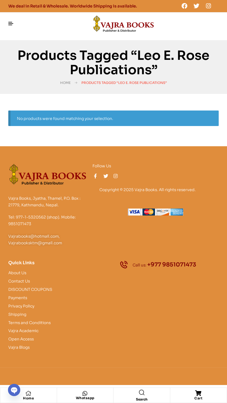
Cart (198, 398)
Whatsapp (85, 398)
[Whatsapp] (85, 393)
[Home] (28, 393)
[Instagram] (208, 6)
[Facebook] (184, 6)
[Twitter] (196, 6)
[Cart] (198, 393)
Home (65, 83)
